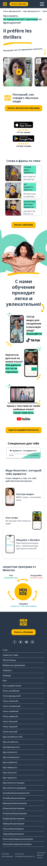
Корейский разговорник (14, 818)
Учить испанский (10, 701)
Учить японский (10, 731)
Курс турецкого (10, 777)
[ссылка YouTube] (26, 642)
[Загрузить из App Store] (23, 125)
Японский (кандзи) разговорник (17, 844)
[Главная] (8, 98)
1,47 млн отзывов (23, 146)
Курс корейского (10, 762)
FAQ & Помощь (9, 660)
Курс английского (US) (12, 737)
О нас (5, 650)
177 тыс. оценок (23, 132)
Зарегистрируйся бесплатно (23, 430)
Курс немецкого (10, 767)
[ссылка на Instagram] (32, 642)
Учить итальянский (11, 706)
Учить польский (10, 721)
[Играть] (19, 71)
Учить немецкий (10, 716)
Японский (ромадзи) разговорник (18, 839)
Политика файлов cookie (41, 855)
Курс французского (31, 11)
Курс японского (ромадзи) (14, 788)
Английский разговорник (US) (16, 793)
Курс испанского (10, 752)
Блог (5, 680)
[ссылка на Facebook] (14, 642)
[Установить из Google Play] (23, 138)
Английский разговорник (14, 798)
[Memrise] (5, 4)
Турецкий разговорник (13, 834)
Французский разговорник (15, 803)
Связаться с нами (10, 655)
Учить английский (11, 691)
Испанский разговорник (14, 808)
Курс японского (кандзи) (13, 783)
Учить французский (12, 11)
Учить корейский (10, 711)
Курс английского (10, 742)
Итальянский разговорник (15, 813)
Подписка (7, 670)
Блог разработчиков (12, 685)
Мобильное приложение (14, 665)
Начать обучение (18, 4)
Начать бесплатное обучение (23, 108)
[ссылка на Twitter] (20, 642)
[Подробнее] (42, 4)
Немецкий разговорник (13, 823)
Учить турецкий (10, 726)
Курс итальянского (11, 757)
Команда (7, 675)
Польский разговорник (13, 829)
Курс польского (10, 772)
